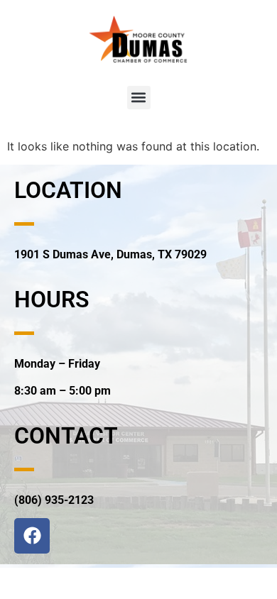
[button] (139, 97)
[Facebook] (32, 536)
